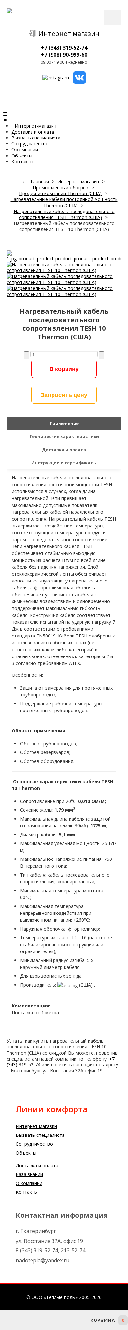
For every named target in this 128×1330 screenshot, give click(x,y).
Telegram (46, 1320)
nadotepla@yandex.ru (42, 1260)
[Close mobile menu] (5, 120)
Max (64, 1320)
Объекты (21, 156)
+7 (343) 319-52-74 (64, 47)
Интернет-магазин (35, 126)
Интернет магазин (68, 33)
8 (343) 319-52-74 (37, 1250)
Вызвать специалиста (35, 138)
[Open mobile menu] (5, 114)
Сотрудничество (30, 143)
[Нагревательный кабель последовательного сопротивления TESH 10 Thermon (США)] (64, 255)
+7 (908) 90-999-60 (64, 54)
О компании (24, 149)
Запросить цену (64, 394)
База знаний (29, 1174)
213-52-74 (73, 1250)
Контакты (22, 161)
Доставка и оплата (32, 132)
